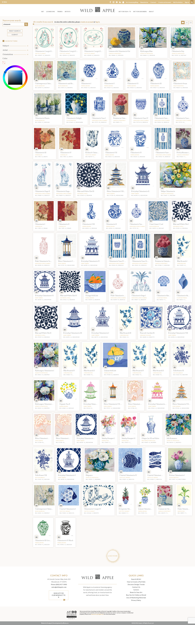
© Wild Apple (4, 3)
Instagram (113, 2)
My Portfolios (178, 2)
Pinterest (116, 2)
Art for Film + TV (125, 11)
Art (42, 11)
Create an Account (164, 2)
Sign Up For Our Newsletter (58, 595)
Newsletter (144, 2)
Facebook (110, 2)
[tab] (15, 46)
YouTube (123, 2)
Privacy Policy (136, 600)
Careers (136, 590)
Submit (15, 34)
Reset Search (15, 31)
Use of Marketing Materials (136, 598)
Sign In (187, 2)
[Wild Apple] (97, 9)
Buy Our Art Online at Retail (136, 595)
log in (97, 22)
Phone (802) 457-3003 (59, 584)
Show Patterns (11, 41)
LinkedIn (119, 2)
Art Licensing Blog (132, 2)
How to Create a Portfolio (136, 582)
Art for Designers (140, 11)
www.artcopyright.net (97, 614)
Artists (67, 11)
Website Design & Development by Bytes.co (54, 623)
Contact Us (136, 587)
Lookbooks (50, 11)
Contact (153, 2)
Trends (59, 11)
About (151, 11)
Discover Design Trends (136, 584)
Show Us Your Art (136, 592)
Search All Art (136, 579)
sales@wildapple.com (58, 587)
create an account (86, 22)
